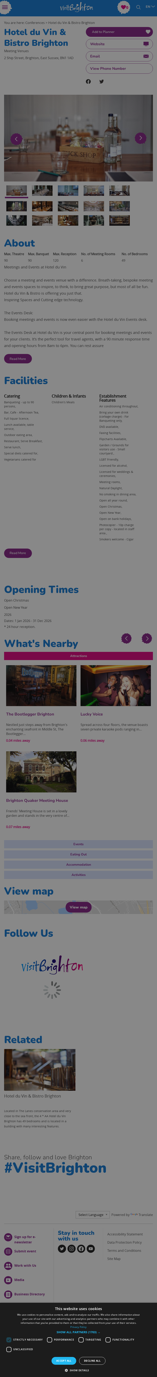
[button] (78, 1332)
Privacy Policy (78, 1327)
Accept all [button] (64, 1360)
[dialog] (78, 1340)
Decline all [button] (92, 1360)
